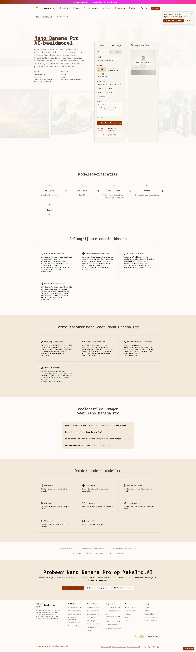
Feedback (189, 648)
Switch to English (173, 21)
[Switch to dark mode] (141, 8)
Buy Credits (111, 135)
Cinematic (110, 88)
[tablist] (109, 52)
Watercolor (102, 84)
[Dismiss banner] (159, 2)
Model (99, 57)
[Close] (192, 14)
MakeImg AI (46, 646)
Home (37, 16)
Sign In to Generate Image (111, 123)
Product (112, 92)
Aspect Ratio (102, 65)
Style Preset (102, 81)
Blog (133, 8)
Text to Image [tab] (103, 52)
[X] (145, 647)
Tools (77, 8)
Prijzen (108, 8)
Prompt (99, 101)
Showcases (121, 8)
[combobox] (109, 60)
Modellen (65, 8)
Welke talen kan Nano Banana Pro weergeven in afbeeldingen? (93, 439)
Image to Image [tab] (115, 52)
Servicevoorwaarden (119, 647)
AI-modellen (47, 16)
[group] (109, 72)
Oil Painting (115, 84)
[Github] (149, 647)
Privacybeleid (106, 647)
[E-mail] (158, 647)
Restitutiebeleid (133, 647)
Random (102, 97)
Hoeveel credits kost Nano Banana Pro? (83, 432)
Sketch (100, 88)
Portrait (101, 92)
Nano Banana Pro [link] (62, 16)
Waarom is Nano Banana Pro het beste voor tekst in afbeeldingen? (96, 425)
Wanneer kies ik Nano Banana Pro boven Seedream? (88, 445)
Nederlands (154, 636)
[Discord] (154, 647)
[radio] (101, 69)
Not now (188, 21)
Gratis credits (92, 8)
